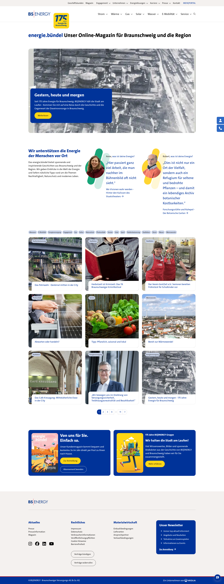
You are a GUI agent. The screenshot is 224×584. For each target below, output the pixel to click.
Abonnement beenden (73, 469)
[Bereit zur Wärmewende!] (168, 320)
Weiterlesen (43, 115)
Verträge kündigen (82, 554)
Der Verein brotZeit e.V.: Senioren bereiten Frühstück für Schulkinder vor (169, 286)
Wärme (115, 14)
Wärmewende (151, 298)
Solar (138, 14)
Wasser (152, 14)
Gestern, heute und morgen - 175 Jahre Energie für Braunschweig (167, 399)
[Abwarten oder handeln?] (55, 320)
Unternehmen (119, 3)
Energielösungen (137, 3)
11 (120, 412)
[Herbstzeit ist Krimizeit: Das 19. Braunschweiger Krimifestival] (112, 264)
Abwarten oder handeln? (47, 341)
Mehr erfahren (155, 463)
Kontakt (176, 3)
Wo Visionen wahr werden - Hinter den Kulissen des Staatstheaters (120, 193)
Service (185, 14)
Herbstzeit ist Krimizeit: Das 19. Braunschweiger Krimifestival (107, 286)
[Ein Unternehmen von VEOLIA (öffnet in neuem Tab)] (179, 580)
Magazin (89, 3)
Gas (127, 14)
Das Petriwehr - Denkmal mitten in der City (56, 285)
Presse (165, 3)
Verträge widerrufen (83, 562)
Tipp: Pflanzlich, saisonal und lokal (109, 341)
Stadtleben (93, 241)
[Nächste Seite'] (125, 411)
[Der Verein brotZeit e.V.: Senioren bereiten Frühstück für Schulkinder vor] (168, 264)
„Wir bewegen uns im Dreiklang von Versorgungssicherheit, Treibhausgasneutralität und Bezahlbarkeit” (113, 398)
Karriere (153, 3)
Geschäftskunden (75, 3)
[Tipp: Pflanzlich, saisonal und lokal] (112, 320)
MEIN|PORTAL (189, 3)
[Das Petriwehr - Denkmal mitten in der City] (55, 264)
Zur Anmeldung (70, 460)
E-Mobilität (168, 14)
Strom (101, 14)
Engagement (102, 3)
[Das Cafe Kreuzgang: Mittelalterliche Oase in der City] (55, 377)
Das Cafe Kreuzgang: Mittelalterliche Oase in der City (56, 399)
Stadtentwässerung (39, 241)
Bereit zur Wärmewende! (160, 341)
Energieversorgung (95, 355)
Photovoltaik (37, 298)
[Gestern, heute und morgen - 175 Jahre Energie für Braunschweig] (168, 377)
